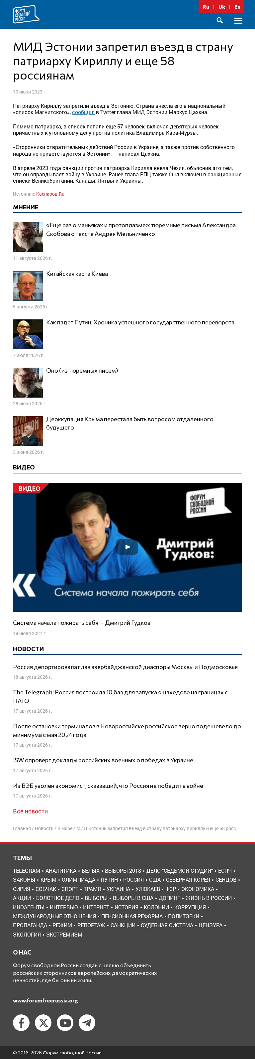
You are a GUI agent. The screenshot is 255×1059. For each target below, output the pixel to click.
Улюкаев (147, 888)
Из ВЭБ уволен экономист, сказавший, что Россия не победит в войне (108, 785)
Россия (133, 879)
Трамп (92, 888)
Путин (109, 879)
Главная (22, 828)
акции (22, 897)
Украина (118, 888)
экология (27, 934)
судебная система (167, 925)
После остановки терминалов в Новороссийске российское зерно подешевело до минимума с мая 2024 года (127, 730)
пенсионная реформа (132, 916)
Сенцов (225, 879)
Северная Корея (188, 879)
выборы (96, 897)
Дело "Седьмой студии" (179, 870)
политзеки (183, 916)
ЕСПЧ (225, 870)
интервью (64, 907)
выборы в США (133, 897)
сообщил (83, 111)
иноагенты (28, 907)
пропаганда (30, 925)
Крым (48, 879)
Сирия (21, 888)
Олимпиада (78, 879)
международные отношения (54, 916)
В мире (64, 828)
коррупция (190, 907)
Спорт (69, 888)
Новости (44, 828)
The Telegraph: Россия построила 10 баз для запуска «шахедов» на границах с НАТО (120, 696)
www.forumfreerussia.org (45, 1000)
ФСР (170, 888)
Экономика (197, 888)
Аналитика (60, 870)
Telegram (26, 870)
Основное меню (238, 28)
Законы (24, 879)
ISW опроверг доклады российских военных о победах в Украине (103, 760)
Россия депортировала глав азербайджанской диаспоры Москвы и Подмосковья (125, 666)
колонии (156, 907)
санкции (123, 925)
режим (62, 925)
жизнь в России (209, 897)
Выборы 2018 (123, 870)
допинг (169, 897)
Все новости (30, 811)
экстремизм (64, 934)
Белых (91, 870)
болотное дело (57, 897)
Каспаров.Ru (50, 194)
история (126, 907)
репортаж (91, 925)
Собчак (46, 888)
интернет (96, 907)
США (155, 879)
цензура (210, 925)
